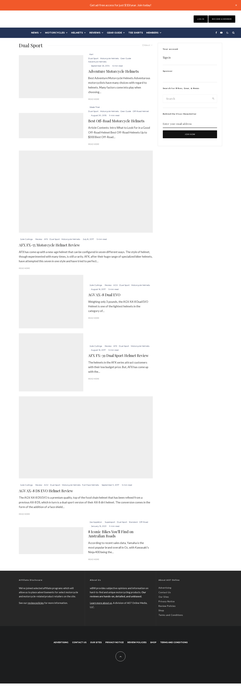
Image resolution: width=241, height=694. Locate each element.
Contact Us (165, 592)
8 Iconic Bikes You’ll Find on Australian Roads (110, 533)
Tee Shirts (135, 32)
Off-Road (143, 522)
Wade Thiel (95, 107)
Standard (133, 522)
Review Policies (167, 606)
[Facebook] (216, 33)
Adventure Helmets (97, 61)
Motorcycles (55, 32)
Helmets (77, 32)
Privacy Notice (167, 601)
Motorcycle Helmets (109, 58)
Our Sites (164, 596)
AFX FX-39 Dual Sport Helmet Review (118, 355)
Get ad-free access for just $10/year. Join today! (120, 5)
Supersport (110, 522)
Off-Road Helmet (141, 111)
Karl (91, 54)
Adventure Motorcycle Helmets (113, 71)
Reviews (94, 32)
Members (152, 32)
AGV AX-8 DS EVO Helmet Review (46, 491)
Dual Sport (93, 58)
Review (38, 239)
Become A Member (222, 19)
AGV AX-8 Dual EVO (104, 295)
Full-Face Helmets (90, 485)
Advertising (165, 587)
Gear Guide (114, 32)
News (35, 32)
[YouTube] (221, 33)
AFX (46, 239)
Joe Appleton (96, 522)
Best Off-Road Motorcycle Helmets (116, 121)
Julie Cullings (26, 239)
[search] (213, 99)
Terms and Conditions (171, 615)
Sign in (167, 57)
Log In (200, 19)
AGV (115, 285)
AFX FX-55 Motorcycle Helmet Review (49, 245)
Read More (93, 99)
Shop (161, 610)
